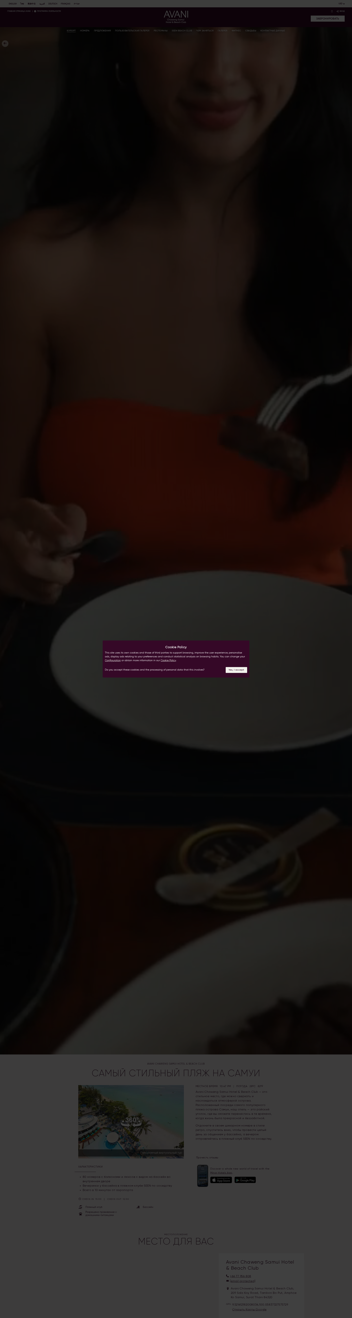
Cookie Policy (168, 660)
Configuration (113, 660)
